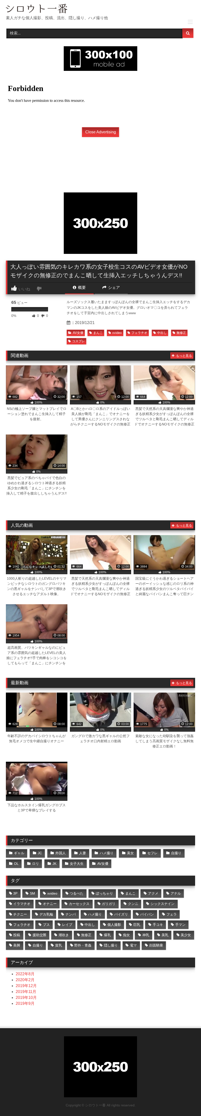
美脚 (16, 945)
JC (40, 853)
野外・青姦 (82, 945)
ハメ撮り (106, 853)
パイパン (147, 914)
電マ (133, 945)
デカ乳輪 (46, 914)
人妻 (82, 853)
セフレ (152, 853)
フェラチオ (139, 333)
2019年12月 (26, 986)
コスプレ (78, 341)
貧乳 (58, 945)
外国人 (60, 853)
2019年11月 (26, 992)
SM (32, 893)
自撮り (176, 853)
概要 (81, 287)
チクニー (20, 914)
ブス (46, 925)
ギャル (19, 853)
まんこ (98, 333)
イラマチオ (21, 904)
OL (16, 864)
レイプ (67, 925)
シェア (113, 287)
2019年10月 (26, 997)
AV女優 (78, 333)
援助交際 (39, 935)
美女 (130, 853)
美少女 (186, 935)
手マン (180, 925)
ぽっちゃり (104, 893)
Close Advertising (100, 132)
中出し (162, 333)
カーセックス (79, 904)
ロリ (35, 864)
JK (54, 864)
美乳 (165, 935)
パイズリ (121, 914)
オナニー (50, 904)
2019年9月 (25, 1003)
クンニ (133, 904)
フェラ (171, 914)
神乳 (145, 935)
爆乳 (107, 935)
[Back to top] (185, 1101)
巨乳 (136, 925)
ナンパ (70, 914)
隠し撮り (111, 945)
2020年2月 (25, 980)
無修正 (181, 333)
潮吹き (64, 935)
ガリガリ (108, 904)
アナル (176, 893)
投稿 (16, 935)
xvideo (117, 333)
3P (15, 893)
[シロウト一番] (100, 9)
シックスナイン (163, 904)
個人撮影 (114, 925)
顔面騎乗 (156, 945)
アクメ (153, 893)
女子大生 (77, 864)
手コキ (158, 925)
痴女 (126, 935)
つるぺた (76, 893)
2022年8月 (25, 974)
